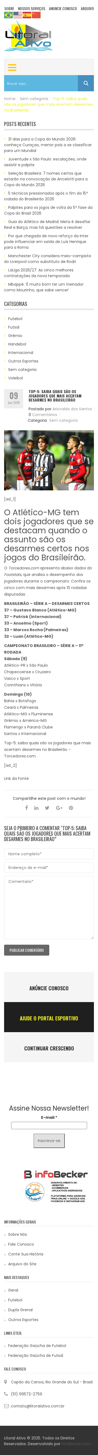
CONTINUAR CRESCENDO (49, 1048)
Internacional (20, 352)
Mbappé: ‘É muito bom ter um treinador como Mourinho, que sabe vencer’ (44, 287)
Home (10, 98)
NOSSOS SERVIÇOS (31, 8)
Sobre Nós (17, 1234)
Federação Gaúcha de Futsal (35, 1355)
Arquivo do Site (22, 1264)
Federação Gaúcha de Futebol (37, 1345)
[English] (18, 14)
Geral (13, 1290)
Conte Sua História (25, 1254)
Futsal (13, 327)
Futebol (15, 318)
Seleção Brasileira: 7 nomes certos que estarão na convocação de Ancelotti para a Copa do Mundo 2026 (46, 179)
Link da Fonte (16, 778)
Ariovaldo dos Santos (72, 409)
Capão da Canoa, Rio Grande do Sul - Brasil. (52, 1382)
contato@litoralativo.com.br (38, 1406)
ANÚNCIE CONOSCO (49, 988)
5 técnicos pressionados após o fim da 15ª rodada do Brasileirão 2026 (46, 196)
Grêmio (15, 335)
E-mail (49, 1117)
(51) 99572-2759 (26, 1394)
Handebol (17, 344)
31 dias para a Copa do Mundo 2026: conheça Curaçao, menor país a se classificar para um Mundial (48, 144)
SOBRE (9, 8)
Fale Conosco (21, 1244)
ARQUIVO (87, 8)
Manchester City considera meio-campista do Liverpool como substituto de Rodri (47, 258)
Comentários (44, 414)
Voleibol (15, 378)
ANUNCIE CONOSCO (63, 8)
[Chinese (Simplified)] (36, 14)
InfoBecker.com (76, 1444)
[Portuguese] (8, 14)
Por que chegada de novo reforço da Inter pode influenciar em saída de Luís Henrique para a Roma (46, 241)
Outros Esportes (23, 361)
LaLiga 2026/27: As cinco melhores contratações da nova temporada (39, 273)
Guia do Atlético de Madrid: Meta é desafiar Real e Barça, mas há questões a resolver (47, 224)
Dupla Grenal (20, 1310)
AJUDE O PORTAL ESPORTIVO (49, 1018)
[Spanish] (27, 14)
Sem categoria (34, 98)
